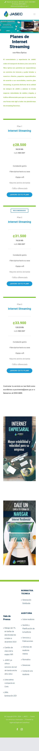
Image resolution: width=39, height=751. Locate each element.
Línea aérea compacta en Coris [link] (10, 683)
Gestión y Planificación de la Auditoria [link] (28, 628)
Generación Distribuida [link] (26, 601)
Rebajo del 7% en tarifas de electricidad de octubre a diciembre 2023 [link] (10, 635)
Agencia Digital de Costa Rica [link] (19, 722)
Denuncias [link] (26, 665)
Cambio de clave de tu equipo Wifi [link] (9, 651)
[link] (13, 14)
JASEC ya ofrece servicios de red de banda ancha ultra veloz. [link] (11, 667)
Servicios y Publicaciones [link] (27, 639)
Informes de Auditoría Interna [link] (27, 650)
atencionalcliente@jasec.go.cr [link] (20, 6)
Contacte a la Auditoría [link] (27, 672)
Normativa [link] (26, 659)
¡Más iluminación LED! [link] (11, 694)
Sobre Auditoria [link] (28, 619)
